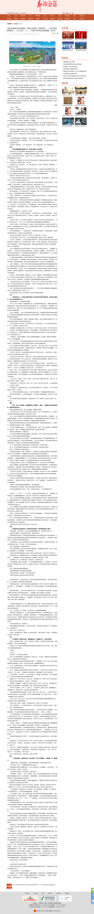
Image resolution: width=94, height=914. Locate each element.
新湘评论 (9, 23)
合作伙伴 (50, 893)
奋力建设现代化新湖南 (81, 50)
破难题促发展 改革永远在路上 (69, 50)
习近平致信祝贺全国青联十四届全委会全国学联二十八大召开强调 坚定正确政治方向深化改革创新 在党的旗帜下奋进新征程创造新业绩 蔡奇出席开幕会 (51, 884)
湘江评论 (82, 15)
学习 (30, 15)
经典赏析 (52, 18)
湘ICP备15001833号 (41, 910)
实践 (74, 15)
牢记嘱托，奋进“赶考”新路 (70, 66)
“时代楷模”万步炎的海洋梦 (70, 73)
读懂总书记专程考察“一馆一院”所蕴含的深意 (75, 71)
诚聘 (43, 893)
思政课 (16, 18)
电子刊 (52, 15)
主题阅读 (67, 15)
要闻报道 (37, 15)
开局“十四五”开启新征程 (80, 39)
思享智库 (30, 18)
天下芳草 (45, 18)
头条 (16, 15)
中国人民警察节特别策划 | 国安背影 (72, 64)
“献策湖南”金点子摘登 (69, 61)
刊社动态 (82, 18)
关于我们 (27, 893)
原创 (60, 15)
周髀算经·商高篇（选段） (81, 94)
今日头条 (15, 23)
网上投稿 (59, 893)
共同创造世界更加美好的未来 (69, 105)
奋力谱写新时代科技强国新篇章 (69, 126)
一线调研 (8, 18)
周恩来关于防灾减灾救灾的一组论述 (83, 126)
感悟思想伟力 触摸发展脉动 (70, 69)
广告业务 (35, 893)
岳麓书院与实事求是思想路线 (69, 39)
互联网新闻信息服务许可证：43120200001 (38, 905)
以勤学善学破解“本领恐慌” (68, 115)
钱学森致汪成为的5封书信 (68, 94)
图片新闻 (23, 15)
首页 (8, 15)
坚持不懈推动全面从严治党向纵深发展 (73, 78)
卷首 (45, 15)
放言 (74, 18)
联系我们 (67, 893)
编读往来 (67, 18)
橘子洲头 (60, 18)
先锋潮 (38, 18)
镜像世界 (23, 18)
